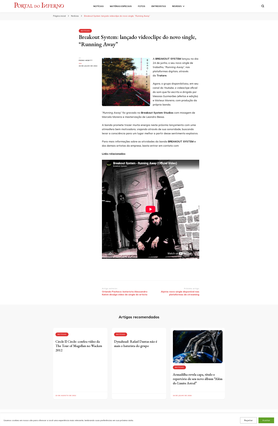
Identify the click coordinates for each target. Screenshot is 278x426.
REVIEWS (177, 6)
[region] (139, 419)
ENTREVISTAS (158, 6)
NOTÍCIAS (98, 6)
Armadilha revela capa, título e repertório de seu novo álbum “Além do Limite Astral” (197, 378)
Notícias (85, 31)
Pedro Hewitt (86, 60)
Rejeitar (248, 420)
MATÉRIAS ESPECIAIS (121, 6)
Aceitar (266, 420)
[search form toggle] (262, 6)
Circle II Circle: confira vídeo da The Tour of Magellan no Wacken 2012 (78, 345)
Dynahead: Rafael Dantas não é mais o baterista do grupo (135, 343)
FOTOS (141, 6)
